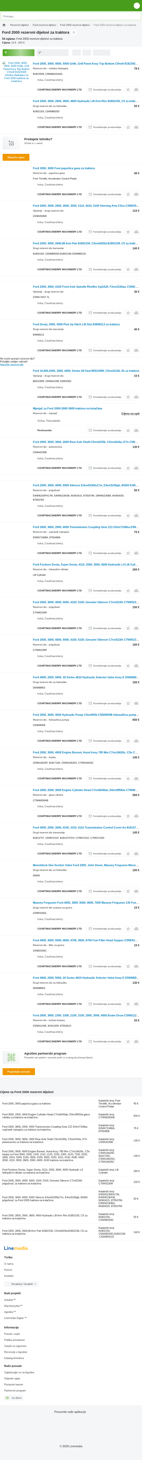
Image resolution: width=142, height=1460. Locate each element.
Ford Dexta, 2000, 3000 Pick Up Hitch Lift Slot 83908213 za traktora (76, 324)
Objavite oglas (16, 157)
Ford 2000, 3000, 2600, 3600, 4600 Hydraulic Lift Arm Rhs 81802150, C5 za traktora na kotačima (44, 1217)
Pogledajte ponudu (18, 1071)
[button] (137, 5)
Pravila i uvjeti (12, 1333)
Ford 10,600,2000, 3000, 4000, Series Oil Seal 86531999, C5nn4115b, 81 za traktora (86, 370)
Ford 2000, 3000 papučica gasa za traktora (26, 1103)
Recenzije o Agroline (15, 1352)
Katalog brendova (14, 1358)
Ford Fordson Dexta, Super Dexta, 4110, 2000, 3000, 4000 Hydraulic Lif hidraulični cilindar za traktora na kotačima (42, 1171)
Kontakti (8, 1275)
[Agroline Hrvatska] (22, 5)
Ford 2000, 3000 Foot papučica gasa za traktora (64, 168)
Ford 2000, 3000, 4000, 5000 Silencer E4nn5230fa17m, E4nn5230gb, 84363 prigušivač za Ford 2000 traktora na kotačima (44, 1199)
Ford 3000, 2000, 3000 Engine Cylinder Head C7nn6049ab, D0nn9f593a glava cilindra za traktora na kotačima (46, 1116)
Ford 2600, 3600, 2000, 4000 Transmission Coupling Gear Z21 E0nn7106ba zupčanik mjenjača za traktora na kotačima (44, 1128)
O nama (8, 1263)
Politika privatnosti (14, 1339)
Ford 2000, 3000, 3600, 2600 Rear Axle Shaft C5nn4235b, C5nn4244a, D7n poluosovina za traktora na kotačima (44, 1140)
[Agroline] (4, 25)
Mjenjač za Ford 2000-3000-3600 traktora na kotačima (67, 408)
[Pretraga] (137, 16)
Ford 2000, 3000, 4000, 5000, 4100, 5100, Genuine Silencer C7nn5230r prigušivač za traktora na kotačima (42, 1182)
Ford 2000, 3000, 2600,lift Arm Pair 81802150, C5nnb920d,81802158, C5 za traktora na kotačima (44, 1232)
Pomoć (8, 1269)
